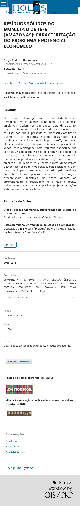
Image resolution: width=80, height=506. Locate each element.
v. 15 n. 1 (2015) (37, 12)
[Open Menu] (3, 3)
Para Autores (13, 446)
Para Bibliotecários (16, 452)
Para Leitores (13, 441)
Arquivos (19, 12)
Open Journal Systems (19, 468)
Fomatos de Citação (17, 297)
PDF (11, 244)
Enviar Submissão (18, 361)
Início (7, 12)
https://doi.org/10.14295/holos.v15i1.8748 (36, 83)
